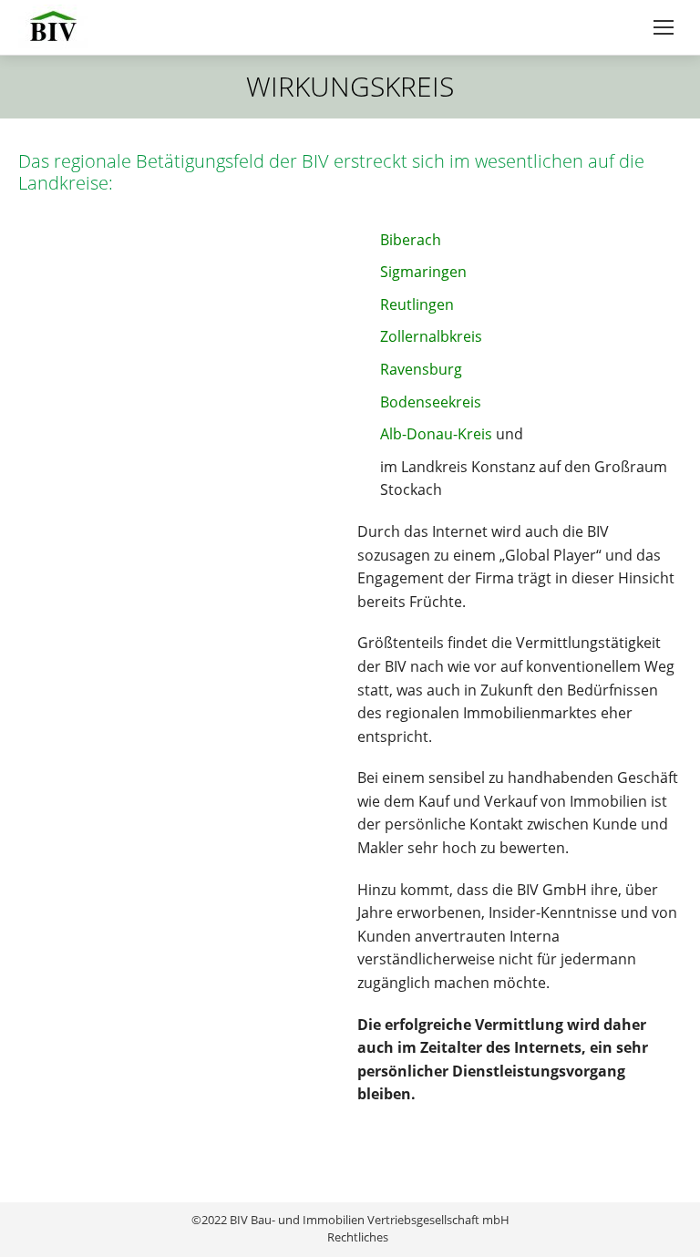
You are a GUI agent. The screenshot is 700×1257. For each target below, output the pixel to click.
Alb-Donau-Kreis (436, 434)
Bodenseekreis (430, 402)
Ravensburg (421, 369)
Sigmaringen (423, 272)
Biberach (410, 240)
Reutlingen (417, 304)
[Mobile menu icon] (663, 27)
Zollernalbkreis (431, 336)
